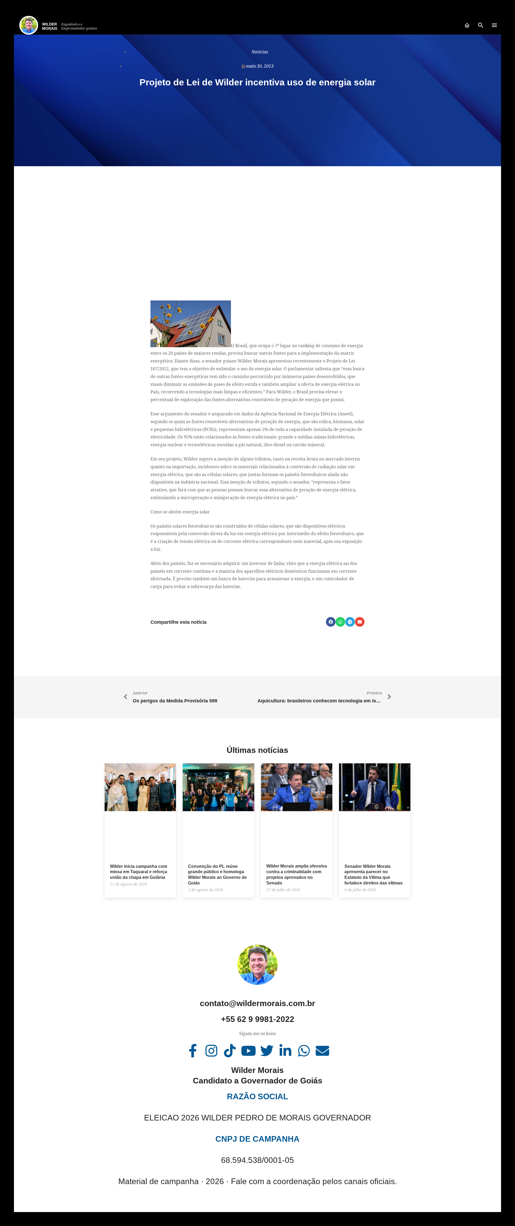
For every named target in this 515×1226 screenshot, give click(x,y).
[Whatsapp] (304, 1050)
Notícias (260, 52)
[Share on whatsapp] (340, 622)
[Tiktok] (230, 1050)
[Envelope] (322, 1050)
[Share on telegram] (350, 622)
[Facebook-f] (193, 1050)
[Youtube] (248, 1050)
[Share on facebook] (331, 622)
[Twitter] (267, 1050)
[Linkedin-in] (285, 1050)
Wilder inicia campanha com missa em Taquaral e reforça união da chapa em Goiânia (138, 872)
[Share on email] (360, 622)
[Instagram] (211, 1050)
